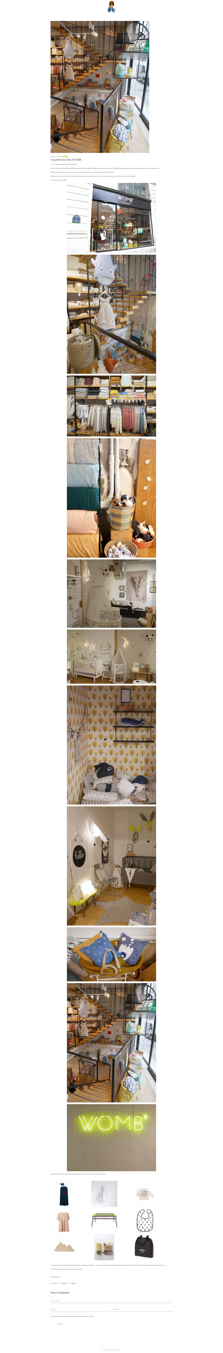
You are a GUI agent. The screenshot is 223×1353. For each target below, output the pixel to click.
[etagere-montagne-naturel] (71, 1247)
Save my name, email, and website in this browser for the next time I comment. (73, 1316)
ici (94, 1265)
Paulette (55, 1283)
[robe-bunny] (71, 1220)
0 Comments (64, 1283)
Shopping (64, 156)
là (165, 1265)
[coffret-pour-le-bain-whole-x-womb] (111, 1247)
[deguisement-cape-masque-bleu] (71, 1194)
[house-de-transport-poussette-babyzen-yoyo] (152, 1247)
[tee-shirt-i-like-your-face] (152, 1194)
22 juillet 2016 (56, 156)
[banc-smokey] (111, 1220)
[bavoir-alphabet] (152, 1220)
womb (73, 1283)
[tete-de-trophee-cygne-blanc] (111, 1194)
